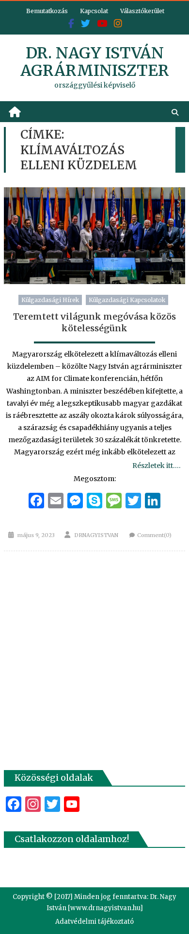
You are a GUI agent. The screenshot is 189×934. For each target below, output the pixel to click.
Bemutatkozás (47, 11)
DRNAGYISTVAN (96, 535)
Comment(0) (154, 535)
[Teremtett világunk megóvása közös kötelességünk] (94, 235)
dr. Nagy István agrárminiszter (94, 61)
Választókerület (142, 11)
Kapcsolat (94, 11)
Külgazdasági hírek (50, 300)
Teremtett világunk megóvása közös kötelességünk (94, 322)
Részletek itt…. (156, 465)
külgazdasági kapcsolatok (127, 300)
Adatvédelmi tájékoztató (94, 921)
